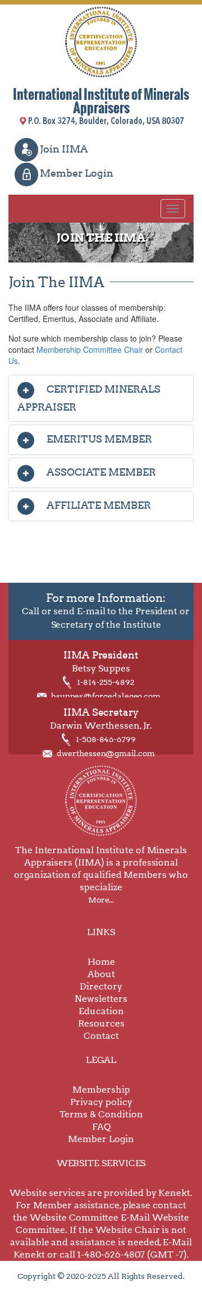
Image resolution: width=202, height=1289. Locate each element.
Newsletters (101, 998)
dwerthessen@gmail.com (106, 753)
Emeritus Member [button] (98, 439)
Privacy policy (101, 1102)
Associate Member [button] (100, 472)
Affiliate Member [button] (97, 505)
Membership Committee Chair (89, 349)
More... (101, 899)
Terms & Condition (101, 1114)
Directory (101, 986)
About (101, 974)
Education (101, 1011)
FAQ (101, 1126)
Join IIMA (64, 149)
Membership (101, 1089)
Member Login (76, 173)
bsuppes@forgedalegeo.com (105, 696)
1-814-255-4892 (106, 682)
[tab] (101, 398)
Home (101, 961)
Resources (101, 1023)
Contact (101, 1035)
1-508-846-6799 (106, 739)
